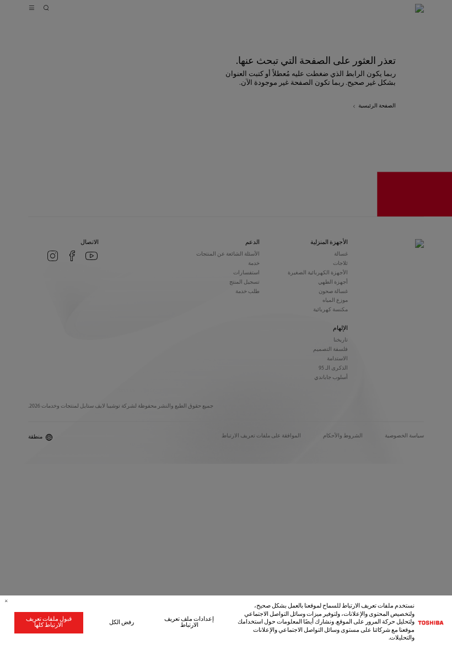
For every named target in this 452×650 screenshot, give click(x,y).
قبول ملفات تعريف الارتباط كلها (49, 622)
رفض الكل (121, 623)
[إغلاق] (6, 601)
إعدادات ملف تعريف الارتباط (189, 622)
